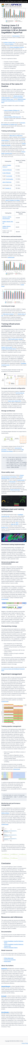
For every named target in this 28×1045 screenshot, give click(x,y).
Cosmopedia (9, 176)
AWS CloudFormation (13, 339)
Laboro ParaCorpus (6, 182)
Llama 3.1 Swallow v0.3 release (13, 200)
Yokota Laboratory (5, 97)
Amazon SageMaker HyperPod (17, 47)
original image (11, 257)
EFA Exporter (12, 481)
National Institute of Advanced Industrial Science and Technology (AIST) (13, 101)
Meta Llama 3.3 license (8, 314)
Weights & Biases (5, 813)
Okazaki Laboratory (18, 96)
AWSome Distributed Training (10, 947)
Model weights (7, 961)
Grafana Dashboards (15, 489)
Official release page (8, 958)
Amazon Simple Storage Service (8, 348)
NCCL (17, 522)
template (20, 339)
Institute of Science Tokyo (9, 42)
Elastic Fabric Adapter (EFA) (14, 401)
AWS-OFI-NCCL (15, 524)
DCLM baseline (9, 179)
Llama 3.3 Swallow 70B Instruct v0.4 (12, 116)
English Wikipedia (6, 173)
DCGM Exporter (21, 480)
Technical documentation (10, 959)
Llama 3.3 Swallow (9, 44)
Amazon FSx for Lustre (6, 347)
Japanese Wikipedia (7, 169)
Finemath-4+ (8, 188)
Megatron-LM (4, 527)
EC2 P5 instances (20, 393)
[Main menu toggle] (26, 5)
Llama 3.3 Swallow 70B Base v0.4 (12, 110)
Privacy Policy (25, 1043)
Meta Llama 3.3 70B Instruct (16, 135)
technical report (16, 36)
